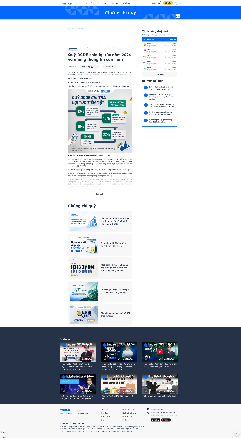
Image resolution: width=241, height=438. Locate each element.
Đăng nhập (156, 3)
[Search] (178, 16)
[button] (3, 433)
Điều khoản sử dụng (129, 413)
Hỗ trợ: (163, 413)
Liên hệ (103, 420)
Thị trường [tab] (145, 35)
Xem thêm (100, 194)
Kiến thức (115, 3)
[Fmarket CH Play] (166, 420)
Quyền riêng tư (127, 416)
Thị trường (105, 409)
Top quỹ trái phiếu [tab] (171, 35)
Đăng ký (168, 3)
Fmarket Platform (128, 409)
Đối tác (124, 420)
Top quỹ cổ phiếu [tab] (157, 35)
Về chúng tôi (105, 416)
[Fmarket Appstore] (156, 420)
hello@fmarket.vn (157, 410)
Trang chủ (79, 3)
